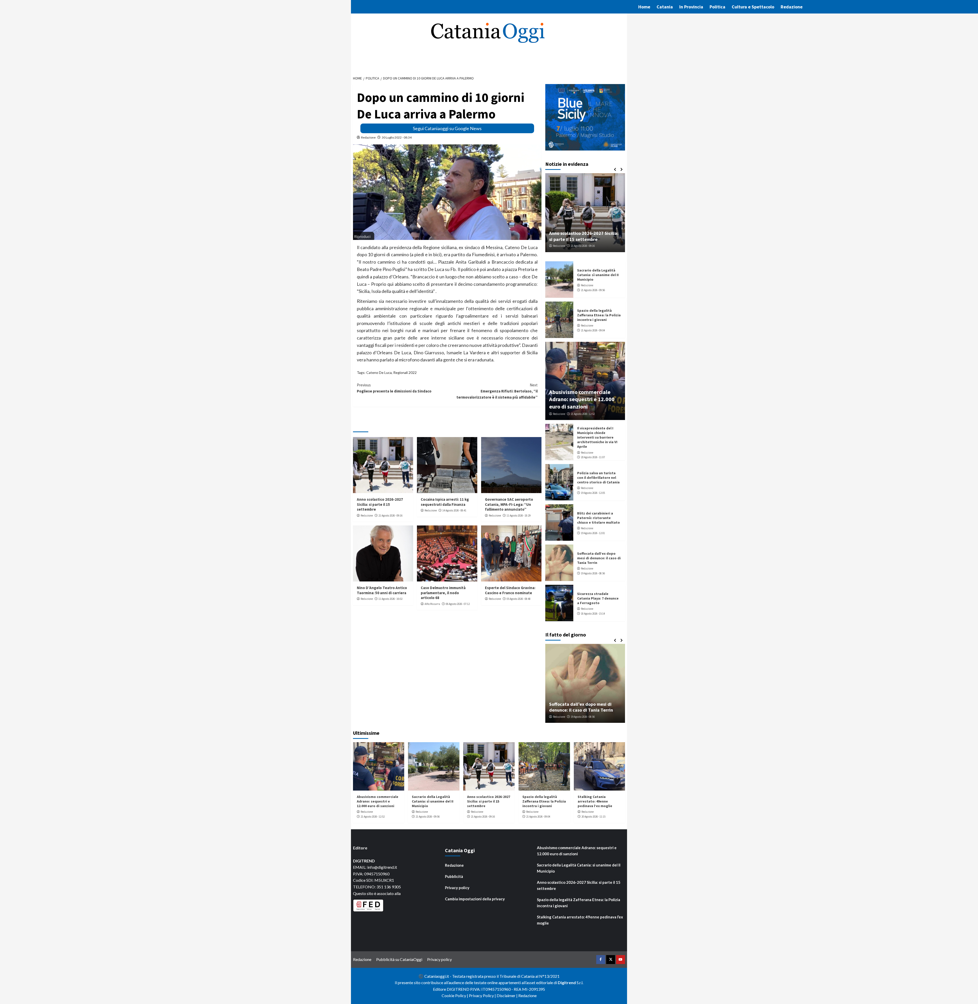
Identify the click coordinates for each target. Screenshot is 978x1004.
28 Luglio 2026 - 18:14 (585, 716)
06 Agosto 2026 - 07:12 (458, 604)
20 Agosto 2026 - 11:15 (593, 816)
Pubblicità (454, 876)
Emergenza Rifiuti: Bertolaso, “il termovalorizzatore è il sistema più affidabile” (497, 391)
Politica (717, 7)
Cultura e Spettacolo (753, 7)
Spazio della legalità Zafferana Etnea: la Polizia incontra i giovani (599, 315)
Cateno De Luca (379, 372)
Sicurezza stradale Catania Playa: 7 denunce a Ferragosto (598, 598)
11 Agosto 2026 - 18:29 (519, 515)
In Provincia (691, 7)
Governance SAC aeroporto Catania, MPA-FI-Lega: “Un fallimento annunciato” (509, 504)
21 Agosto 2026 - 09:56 (593, 290)
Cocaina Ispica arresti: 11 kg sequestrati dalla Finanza (445, 502)
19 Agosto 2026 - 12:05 (593, 493)
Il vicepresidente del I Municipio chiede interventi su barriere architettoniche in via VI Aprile (597, 437)
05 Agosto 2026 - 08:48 (519, 599)
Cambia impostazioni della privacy (475, 899)
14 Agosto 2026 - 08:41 (454, 510)
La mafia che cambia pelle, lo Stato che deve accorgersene (585, 707)
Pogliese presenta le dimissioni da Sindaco (394, 388)
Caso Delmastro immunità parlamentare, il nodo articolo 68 (443, 592)
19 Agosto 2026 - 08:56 (593, 573)
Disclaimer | (507, 995)
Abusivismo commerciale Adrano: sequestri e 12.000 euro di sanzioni (582, 399)
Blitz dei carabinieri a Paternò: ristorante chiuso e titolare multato (598, 518)
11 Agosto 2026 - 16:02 (390, 599)
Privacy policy (457, 887)
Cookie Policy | (455, 995)
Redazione (792, 7)
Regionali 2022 (405, 372)
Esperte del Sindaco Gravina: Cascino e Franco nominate (510, 590)
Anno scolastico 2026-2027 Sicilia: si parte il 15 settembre (380, 504)
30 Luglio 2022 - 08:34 (397, 137)
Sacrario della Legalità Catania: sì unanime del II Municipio (598, 275)
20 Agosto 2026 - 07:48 (583, 246)
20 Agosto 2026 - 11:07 (593, 457)
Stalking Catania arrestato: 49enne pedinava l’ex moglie (595, 801)
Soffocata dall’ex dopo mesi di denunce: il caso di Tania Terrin (599, 558)
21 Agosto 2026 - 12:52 (583, 414)
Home (644, 7)
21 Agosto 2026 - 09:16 (390, 515)
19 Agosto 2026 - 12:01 (593, 533)
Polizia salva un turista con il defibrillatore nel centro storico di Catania (598, 477)
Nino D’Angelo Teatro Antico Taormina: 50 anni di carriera (382, 590)
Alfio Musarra (432, 604)
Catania (665, 7)
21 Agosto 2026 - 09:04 (593, 330)
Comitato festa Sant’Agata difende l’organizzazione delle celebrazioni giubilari (580, 233)
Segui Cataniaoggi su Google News (447, 128)
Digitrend (567, 982)
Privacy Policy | (483, 995)
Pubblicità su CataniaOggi (399, 959)
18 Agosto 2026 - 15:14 (593, 613)
